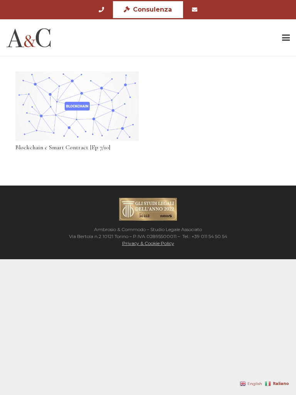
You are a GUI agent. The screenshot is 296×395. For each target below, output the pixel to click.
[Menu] (286, 37)
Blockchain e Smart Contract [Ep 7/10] (62, 147)
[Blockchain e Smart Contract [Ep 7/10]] (77, 106)
